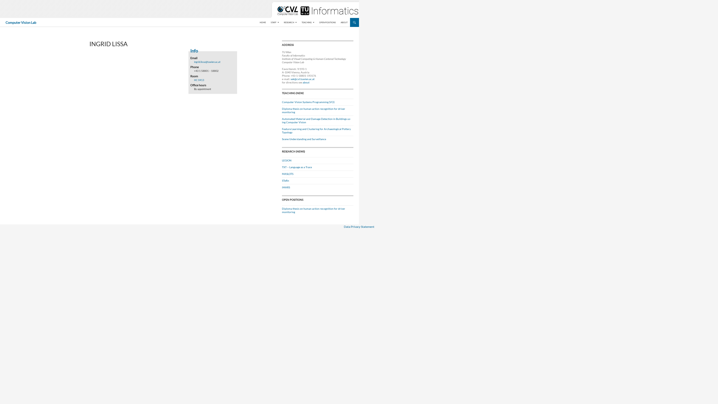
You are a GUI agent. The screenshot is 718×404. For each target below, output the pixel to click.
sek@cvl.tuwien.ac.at (302, 79)
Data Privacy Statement (359, 226)
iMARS (286, 187)
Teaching (307, 22)
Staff (273, 22)
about (306, 82)
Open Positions (327, 22)
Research (289, 22)
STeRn (285, 180)
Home (263, 22)
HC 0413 (199, 80)
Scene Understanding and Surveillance (304, 139)
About (344, 22)
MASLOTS (287, 173)
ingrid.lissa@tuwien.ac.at (207, 61)
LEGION (287, 160)
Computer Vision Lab (21, 22)
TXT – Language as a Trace (297, 167)
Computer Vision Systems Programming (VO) (308, 102)
